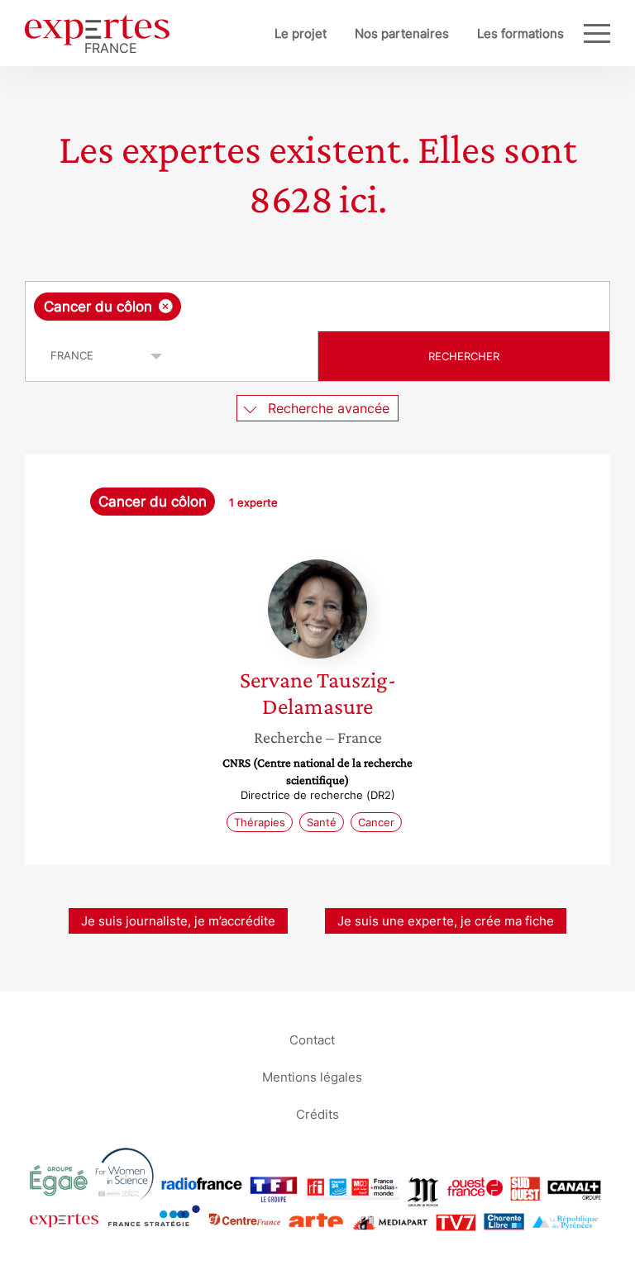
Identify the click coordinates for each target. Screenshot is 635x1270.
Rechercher (463, 356)
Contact (312, 1039)
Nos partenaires (402, 33)
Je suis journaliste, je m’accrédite (178, 921)
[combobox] (317, 306)
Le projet (301, 33)
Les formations (520, 33)
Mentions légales (312, 1076)
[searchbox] (315, 306)
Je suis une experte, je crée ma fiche (445, 921)
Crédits (317, 1113)
